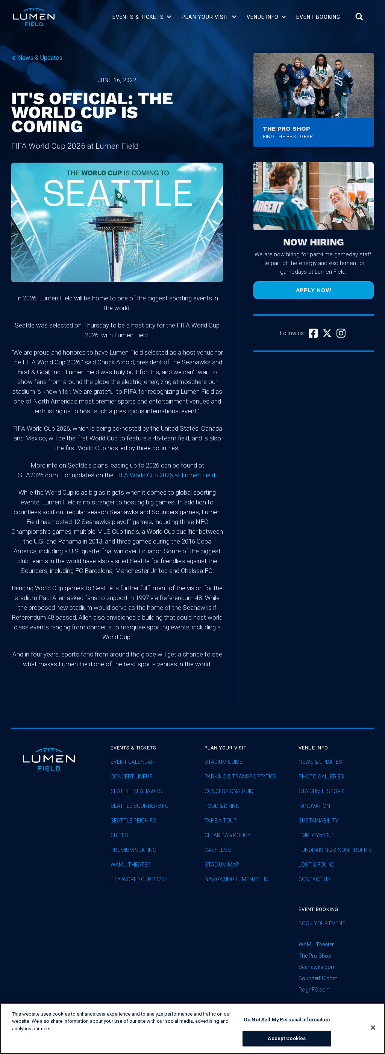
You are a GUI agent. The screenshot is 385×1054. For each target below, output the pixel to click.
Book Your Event (322, 923)
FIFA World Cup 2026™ (139, 879)
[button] (142, 17)
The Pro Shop (315, 956)
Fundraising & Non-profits (335, 850)
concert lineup (132, 776)
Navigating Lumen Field (236, 879)
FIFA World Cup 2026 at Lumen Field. (166, 475)
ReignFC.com (314, 990)
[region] (192, 1028)
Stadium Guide (224, 762)
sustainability (318, 820)
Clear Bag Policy (228, 835)
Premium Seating (133, 850)
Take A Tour (221, 820)
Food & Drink (222, 806)
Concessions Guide (230, 791)
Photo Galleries (321, 776)
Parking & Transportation (241, 776)
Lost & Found (317, 864)
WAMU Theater (131, 864)
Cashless (218, 850)
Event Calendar (133, 762)
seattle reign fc (133, 820)
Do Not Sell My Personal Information (287, 1019)
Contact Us (314, 879)
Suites (119, 835)
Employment (316, 835)
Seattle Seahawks (136, 791)
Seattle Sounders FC (139, 806)
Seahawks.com (317, 967)
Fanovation (314, 806)
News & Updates (320, 762)
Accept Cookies (287, 1038)
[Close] (373, 1027)
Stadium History (321, 791)
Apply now (314, 290)
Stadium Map (222, 864)
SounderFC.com (318, 978)
